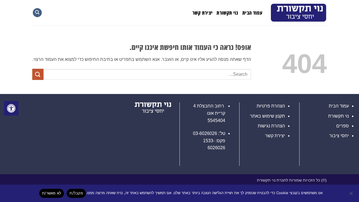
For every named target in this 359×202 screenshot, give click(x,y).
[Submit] (37, 74)
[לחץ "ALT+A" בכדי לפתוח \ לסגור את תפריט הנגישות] (11, 108)
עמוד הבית (252, 12)
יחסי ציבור (339, 135)
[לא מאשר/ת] (351, 194)
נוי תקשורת (227, 12)
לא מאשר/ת (51, 193)
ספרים (342, 125)
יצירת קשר (202, 12)
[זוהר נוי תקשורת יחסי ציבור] (299, 12)
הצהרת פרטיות (271, 106)
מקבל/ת (76, 193)
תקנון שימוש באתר (267, 116)
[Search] (37, 12)
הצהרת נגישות (271, 125)
